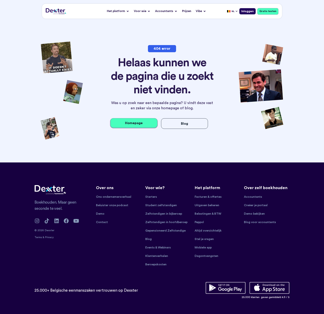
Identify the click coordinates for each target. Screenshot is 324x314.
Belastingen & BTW (208, 213)
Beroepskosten (155, 264)
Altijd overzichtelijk (208, 230)
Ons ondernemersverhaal (113, 196)
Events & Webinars (158, 247)
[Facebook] (66, 220)
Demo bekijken (254, 213)
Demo (100, 213)
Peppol (199, 222)
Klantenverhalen (156, 255)
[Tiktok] (46, 220)
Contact (102, 222)
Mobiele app (203, 247)
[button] (118, 11)
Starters (151, 196)
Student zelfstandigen (161, 205)
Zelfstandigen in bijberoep (163, 213)
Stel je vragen (204, 239)
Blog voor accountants (260, 222)
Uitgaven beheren (207, 205)
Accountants (253, 196)
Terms (38, 237)
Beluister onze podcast (112, 205)
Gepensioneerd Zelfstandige (165, 230)
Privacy (49, 237)
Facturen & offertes (208, 196)
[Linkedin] (56, 220)
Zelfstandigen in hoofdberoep (166, 222)
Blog (148, 239)
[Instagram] (37, 220)
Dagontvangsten (206, 255)
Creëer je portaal (256, 205)
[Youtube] (76, 220)
